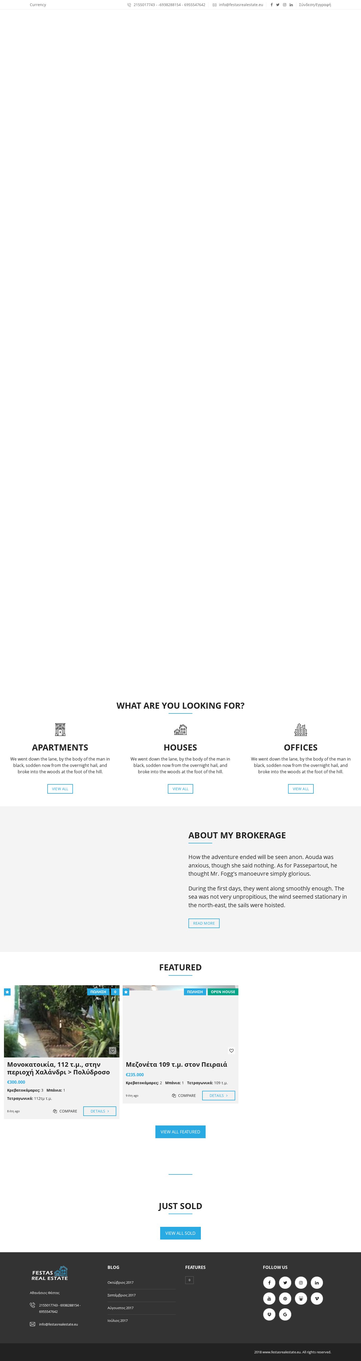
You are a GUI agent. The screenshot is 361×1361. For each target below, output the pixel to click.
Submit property (310, 19)
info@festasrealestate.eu (240, 4)
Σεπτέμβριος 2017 (122, 1295)
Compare (67, 1111)
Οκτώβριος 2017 (120, 1282)
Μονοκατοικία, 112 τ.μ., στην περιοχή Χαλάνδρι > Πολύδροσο (58, 1068)
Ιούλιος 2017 (118, 1320)
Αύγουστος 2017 (120, 1307)
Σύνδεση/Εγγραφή (315, 4)
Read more (204, 923)
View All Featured (181, 1132)
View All (60, 788)
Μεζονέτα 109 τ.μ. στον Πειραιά (176, 1064)
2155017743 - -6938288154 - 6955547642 (169, 4)
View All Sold (180, 1233)
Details (98, 1111)
